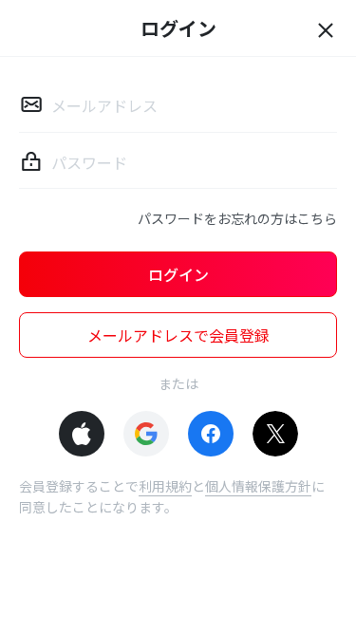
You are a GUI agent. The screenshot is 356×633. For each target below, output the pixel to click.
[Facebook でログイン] (211, 433)
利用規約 (165, 485)
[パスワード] (31, 161)
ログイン (178, 274)
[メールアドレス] (31, 104)
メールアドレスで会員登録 (178, 335)
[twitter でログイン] (275, 433)
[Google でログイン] (146, 433)
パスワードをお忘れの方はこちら (237, 218)
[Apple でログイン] (81, 433)
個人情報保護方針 (258, 485)
